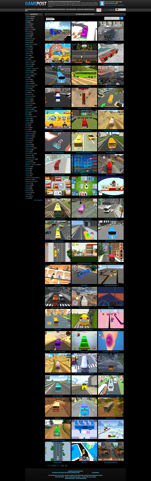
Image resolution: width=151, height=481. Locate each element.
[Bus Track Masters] (58, 385)
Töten (27, 189)
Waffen (27, 42)
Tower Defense (29, 116)
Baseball (27, 27)
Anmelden (114, 5)
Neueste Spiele (42, 9)
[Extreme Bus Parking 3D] (84, 97)
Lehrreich (28, 63)
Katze (27, 89)
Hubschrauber (29, 74)
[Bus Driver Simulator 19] (58, 296)
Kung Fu (27, 98)
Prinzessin (28, 96)
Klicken (27, 79)
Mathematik (28, 103)
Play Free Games (59, 477)
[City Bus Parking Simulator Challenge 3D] (111, 385)
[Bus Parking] (58, 318)
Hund (27, 129)
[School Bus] (58, 252)
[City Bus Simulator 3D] (111, 208)
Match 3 (27, 57)
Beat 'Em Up (28, 29)
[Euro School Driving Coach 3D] (84, 318)
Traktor (27, 176)
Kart (26, 77)
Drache (27, 151)
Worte (27, 170)
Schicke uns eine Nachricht (75, 471)
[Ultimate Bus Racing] (84, 296)
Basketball (28, 87)
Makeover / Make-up (31, 164)
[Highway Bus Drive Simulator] (84, 141)
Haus (26, 55)
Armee (27, 26)
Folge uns (112, 9)
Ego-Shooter (28, 163)
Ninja (26, 114)
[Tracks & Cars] (84, 53)
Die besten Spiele (30, 9)
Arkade (27, 24)
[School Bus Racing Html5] (84, 252)
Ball (26, 124)
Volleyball (28, 150)
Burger (27, 46)
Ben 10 (27, 31)
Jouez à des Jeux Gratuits (89, 477)
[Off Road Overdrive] (111, 429)
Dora (26, 59)
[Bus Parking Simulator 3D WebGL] (84, 363)
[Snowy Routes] (84, 341)
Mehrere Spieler (29, 111)
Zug (26, 126)
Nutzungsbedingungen (73, 472)
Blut (26, 92)
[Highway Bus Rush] (84, 407)
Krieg (26, 187)
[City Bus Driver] (111, 31)
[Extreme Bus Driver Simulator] (111, 363)
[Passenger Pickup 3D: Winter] (111, 53)
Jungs (27, 48)
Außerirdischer (29, 85)
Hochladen (55, 472)
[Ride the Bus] (58, 186)
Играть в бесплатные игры (73, 477)
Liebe (26, 105)
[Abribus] (111, 186)
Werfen (27, 140)
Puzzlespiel (28, 131)
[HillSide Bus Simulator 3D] (58, 208)
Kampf (27, 35)
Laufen (27, 33)
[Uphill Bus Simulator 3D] (84, 75)
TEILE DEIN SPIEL (71, 9)
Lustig (27, 198)
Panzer (27, 51)
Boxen (27, 37)
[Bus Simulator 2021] (111, 230)
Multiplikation (29, 107)
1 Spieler (27, 16)
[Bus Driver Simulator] (111, 75)
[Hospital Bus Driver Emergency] (111, 341)
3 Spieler (27, 20)
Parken (27, 118)
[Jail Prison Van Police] (58, 31)
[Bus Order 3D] (84, 429)
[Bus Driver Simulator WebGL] (58, 341)
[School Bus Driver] (111, 141)
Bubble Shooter (29, 44)
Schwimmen (28, 133)
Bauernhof (28, 64)
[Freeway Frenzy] (58, 451)
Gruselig (27, 161)
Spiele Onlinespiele (81, 478)
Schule (27, 168)
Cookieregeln (95, 472)
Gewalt (27, 127)
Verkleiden (28, 70)
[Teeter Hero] (58, 274)
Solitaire (27, 120)
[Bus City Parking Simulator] (84, 208)
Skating (27, 196)
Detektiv (27, 53)
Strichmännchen (30, 159)
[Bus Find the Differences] (111, 451)
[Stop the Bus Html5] (84, 186)
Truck (27, 50)
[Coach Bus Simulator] (58, 75)
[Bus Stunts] (84, 274)
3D (26, 22)
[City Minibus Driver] (111, 252)
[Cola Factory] (84, 164)
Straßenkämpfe (29, 181)
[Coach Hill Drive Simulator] (111, 119)
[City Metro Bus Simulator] (58, 164)
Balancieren (28, 179)
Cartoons (28, 90)
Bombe (27, 40)
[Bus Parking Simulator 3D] (84, 119)
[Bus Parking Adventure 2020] (58, 363)
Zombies (27, 192)
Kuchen (27, 174)
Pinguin (27, 122)
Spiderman (28, 155)
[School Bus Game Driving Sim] (84, 385)
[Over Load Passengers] (58, 141)
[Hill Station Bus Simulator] (58, 429)
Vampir (27, 183)
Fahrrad (27, 139)
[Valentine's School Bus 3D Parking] (111, 318)
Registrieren (121, 5)
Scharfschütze (29, 153)
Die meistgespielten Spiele (56, 9)
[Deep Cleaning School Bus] (58, 53)
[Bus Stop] (84, 31)
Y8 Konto (28, 83)
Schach (27, 166)
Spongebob (28, 157)
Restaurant (28, 137)
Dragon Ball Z (29, 61)
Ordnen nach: (49, 17)
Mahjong (27, 101)
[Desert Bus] (111, 296)
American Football (30, 68)
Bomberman (28, 39)
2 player (27, 18)
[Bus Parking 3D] (58, 97)
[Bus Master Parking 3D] (111, 97)
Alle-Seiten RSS (62, 472)
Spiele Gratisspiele (70, 478)
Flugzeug (28, 144)
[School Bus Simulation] (84, 230)
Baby (26, 113)
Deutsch (121, 9)
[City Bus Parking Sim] (58, 230)
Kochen (27, 72)
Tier (26, 194)
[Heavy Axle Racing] (111, 164)
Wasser (27, 185)
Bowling (27, 94)
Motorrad (28, 109)
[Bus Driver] (58, 407)
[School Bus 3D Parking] (111, 274)
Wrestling (28, 190)
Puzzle (27, 100)
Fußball (27, 66)
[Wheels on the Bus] (58, 119)
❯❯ (64, 465)
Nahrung (27, 76)
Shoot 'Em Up (29, 148)
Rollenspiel (28, 135)
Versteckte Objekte (30, 177)
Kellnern (27, 146)
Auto (26, 142)
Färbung (27, 81)
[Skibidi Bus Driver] (111, 407)
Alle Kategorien (38, 200)
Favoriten (108, 5)
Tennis (27, 172)
